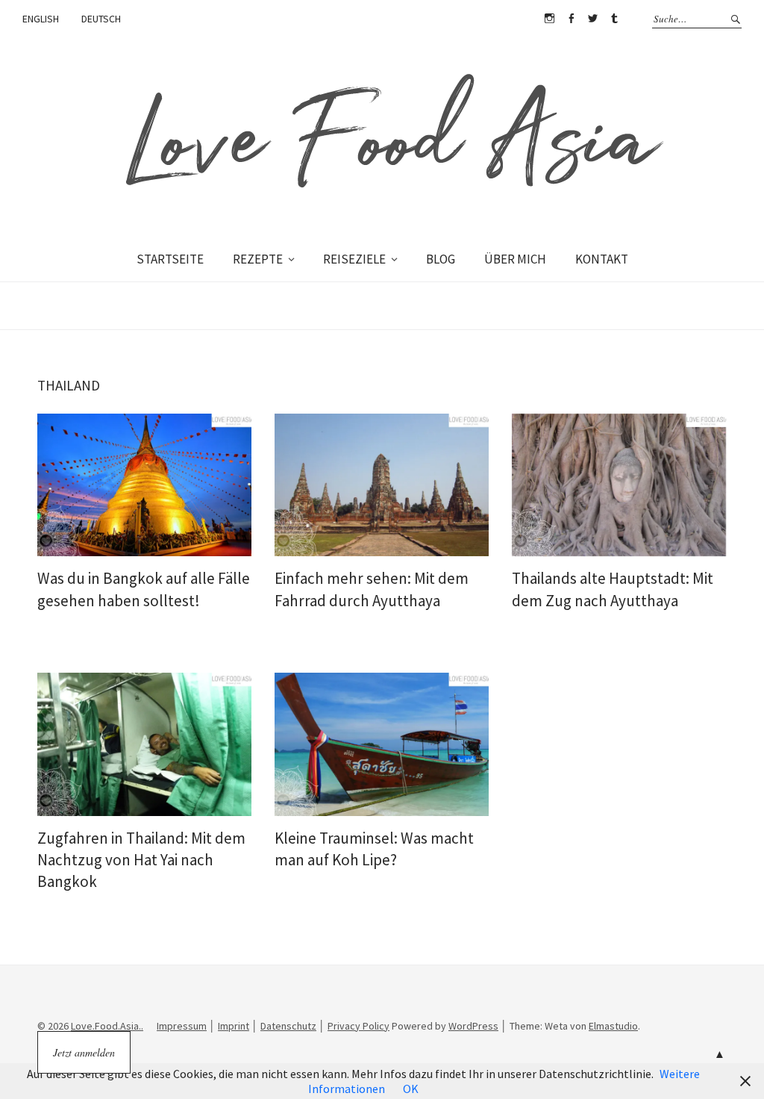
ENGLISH (40, 18)
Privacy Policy (358, 1026)
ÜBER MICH (515, 259)
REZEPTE (258, 259)
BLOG (440, 259)
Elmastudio (613, 1026)
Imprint (233, 1026)
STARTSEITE (170, 259)
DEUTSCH (101, 18)
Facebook (571, 18)
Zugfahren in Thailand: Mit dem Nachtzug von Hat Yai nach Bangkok (141, 860)
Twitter (592, 18)
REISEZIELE (354, 259)
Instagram (549, 18)
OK (411, 1088)
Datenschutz (288, 1026)
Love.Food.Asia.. (107, 1026)
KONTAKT (601, 259)
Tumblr (614, 18)
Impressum (182, 1026)
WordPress (473, 1026)
